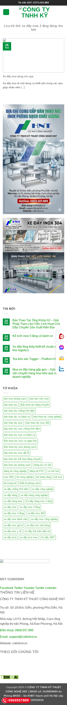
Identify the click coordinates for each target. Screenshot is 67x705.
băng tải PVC (37, 471)
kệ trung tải (10, 483)
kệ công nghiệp (25, 477)
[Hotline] (61, 336)
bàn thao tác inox (13, 422)
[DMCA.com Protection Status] (9, 676)
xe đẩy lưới (10, 537)
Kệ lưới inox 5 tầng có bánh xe (32, 335)
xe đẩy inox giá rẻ (13, 525)
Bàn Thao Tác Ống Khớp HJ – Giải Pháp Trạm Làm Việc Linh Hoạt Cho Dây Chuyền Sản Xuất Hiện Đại (36, 324)
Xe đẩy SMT (48, 537)
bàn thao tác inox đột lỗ (16, 452)
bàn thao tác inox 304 (37, 422)
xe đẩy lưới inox (29, 537)
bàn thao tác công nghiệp (47, 416)
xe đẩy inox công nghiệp (44, 519)
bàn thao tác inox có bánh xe (19, 434)
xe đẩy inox (10, 507)
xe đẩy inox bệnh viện (16, 519)
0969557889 (18, 700)
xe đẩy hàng (10, 495)
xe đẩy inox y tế (12, 531)
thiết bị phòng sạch (30, 483)
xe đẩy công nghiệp (42, 489)
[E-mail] (61, 358)
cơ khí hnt (53, 471)
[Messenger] (61, 347)
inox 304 (8, 477)
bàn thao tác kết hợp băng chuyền (22, 459)
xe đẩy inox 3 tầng (14, 513)
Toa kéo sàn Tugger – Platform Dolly (36, 358)
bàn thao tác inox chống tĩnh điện (22, 428)
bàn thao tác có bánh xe (17, 416)
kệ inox (58, 477)
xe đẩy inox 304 (35, 513)
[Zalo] (61, 369)
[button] (6, 12)
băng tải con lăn (42, 465)
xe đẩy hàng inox (13, 501)
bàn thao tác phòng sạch (17, 465)
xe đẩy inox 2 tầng (30, 507)
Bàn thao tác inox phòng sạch (20, 447)
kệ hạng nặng (43, 477)
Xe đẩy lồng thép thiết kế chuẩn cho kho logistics (36, 348)
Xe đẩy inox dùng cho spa (18, 76)
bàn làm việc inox (39, 398)
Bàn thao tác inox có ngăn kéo (20, 440)
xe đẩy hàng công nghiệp (34, 495)
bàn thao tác (10, 404)
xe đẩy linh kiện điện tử (37, 531)
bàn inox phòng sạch (15, 398)
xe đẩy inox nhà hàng (38, 525)
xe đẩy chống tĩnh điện (16, 489)
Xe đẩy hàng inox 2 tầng (39, 501)
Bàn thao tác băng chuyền (35, 404)
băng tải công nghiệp (15, 471)
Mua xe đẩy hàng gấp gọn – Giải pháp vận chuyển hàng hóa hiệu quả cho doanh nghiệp (37, 373)
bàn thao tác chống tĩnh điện (19, 410)
